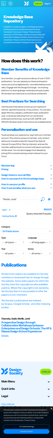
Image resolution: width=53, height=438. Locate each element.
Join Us (38, 3)
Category (5, 226)
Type (3, 237)
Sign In (47, 3)
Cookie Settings (27, 427)
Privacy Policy (29, 420)
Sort (4, 209)
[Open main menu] (3, 3)
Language (32, 237)
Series (31, 249)
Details (5, 335)
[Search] (10, 3)
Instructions (8, 216)
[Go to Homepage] (26, 3)
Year (3, 249)
